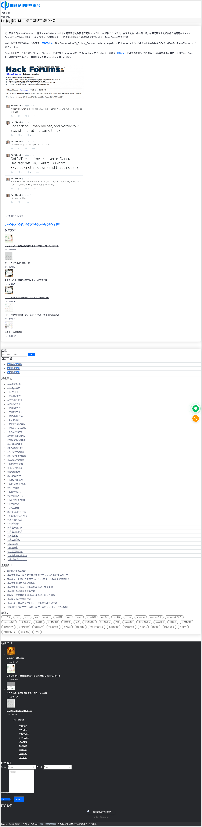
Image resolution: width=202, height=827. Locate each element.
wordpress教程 (9, 622)
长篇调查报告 (46, 43)
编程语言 (14, 396)
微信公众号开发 (16, 511)
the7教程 (117, 617)
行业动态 (13, 503)
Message (5, 793)
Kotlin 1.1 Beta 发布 (50, 224)
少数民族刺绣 (24, 627)
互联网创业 (14, 420)
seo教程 (59, 617)
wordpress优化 (155, 617)
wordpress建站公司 (174, 617)
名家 (117, 622)
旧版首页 (23, 757)
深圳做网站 (80, 627)
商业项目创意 (15, 531)
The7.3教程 (91, 617)
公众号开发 (24, 737)
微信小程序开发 (17, 515)
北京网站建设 (90, 622)
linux (17, 617)
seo (36, 617)
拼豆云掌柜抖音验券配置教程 (21, 583)
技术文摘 (13, 487)
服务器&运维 (15, 479)
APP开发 (6, 617)
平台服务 (23, 726)
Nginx (27, 617)
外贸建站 (173, 622)
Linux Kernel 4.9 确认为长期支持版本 (23, 224)
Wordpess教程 (16, 428)
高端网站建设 (15, 447)
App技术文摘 (15, 432)
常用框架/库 (15, 463)
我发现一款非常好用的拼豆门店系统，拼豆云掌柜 (26, 280)
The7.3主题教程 (16, 455)
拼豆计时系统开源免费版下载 (17, 263)
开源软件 (14, 408)
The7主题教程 (15, 451)
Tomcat (128, 617)
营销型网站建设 (9, 632)
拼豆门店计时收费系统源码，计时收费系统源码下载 (27, 297)
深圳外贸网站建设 (96, 627)
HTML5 (12, 392)
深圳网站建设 (114, 627)
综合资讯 (14, 404)
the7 (69, 617)
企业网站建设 (53, 622)
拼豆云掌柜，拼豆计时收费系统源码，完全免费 (30, 587)
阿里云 (36, 632)
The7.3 (78, 617)
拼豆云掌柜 (13, 539)
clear (12, 799)
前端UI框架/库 (16, 483)
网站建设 (155, 627)
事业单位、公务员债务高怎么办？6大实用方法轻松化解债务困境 (38, 579)
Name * (4, 767)
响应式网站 (129, 622)
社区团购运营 (15, 551)
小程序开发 (24, 734)
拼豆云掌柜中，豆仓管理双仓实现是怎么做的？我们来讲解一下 (32, 246)
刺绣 (77, 622)
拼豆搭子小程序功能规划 (19, 599)
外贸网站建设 (16, 440)
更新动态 (14, 491)
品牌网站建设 (15, 443)
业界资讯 (19, 216)
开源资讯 (23, 749)
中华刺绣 (13, 523)
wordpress (141, 617)
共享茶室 (66, 622)
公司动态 (14, 384)
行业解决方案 (15, 495)
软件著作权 (25, 632)
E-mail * (40, 767)
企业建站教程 (16, 436)
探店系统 (67, 627)
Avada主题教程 (15, 459)
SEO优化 (46, 617)
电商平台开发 (15, 467)
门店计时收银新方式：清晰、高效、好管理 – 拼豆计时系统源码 (32, 315)
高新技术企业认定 (17, 559)
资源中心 (23, 753)
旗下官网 (23, 745)
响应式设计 (15, 412)
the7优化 (104, 617)
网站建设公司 (169, 627)
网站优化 (143, 627)
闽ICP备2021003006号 (48, 824)
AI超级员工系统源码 (16, 571)
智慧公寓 (12, 543)
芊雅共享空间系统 (17, 555)
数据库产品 (15, 416)
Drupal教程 (13, 471)
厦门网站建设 (105, 622)
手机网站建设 (53, 627)
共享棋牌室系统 (14, 364)
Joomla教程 (14, 475)
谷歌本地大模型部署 (13, 332)
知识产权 (12, 547)
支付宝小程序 (15, 519)
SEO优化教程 (16, 424)
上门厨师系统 (13, 372)
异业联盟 (12, 535)
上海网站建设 (25, 622)
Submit (6, 799)
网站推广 (183, 627)
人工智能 (13, 507)
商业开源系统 (15, 527)
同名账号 (120, 53)
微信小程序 (38, 627)
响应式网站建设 (144, 622)
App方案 (13, 388)
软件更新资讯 (16, 499)
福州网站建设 (129, 627)
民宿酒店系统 (13, 368)
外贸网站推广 (8, 627)
